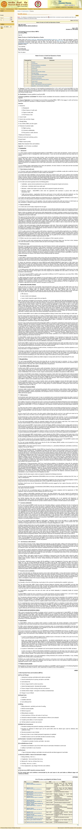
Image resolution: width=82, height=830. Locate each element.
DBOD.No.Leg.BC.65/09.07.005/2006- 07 (35, 815)
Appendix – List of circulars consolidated (40, 85)
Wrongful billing (35, 73)
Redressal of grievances (37, 78)
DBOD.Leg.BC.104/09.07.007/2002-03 (34, 819)
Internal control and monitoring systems (40, 79)
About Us (3, 9)
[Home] (14, 7)
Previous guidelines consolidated (39, 65)
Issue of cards (35, 70)
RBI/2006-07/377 (30, 812)
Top (78, 824)
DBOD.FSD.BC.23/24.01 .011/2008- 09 (34, 801)
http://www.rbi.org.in (23, 43)
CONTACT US (63, 7)
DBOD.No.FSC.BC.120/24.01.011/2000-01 (35, 822)
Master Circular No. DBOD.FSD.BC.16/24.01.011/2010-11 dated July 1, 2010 (44, 39)
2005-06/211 (30, 817)
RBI (27, 817)
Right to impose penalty (37, 82)
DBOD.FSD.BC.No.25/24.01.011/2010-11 (35, 792)
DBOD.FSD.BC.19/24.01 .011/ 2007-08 (34, 809)
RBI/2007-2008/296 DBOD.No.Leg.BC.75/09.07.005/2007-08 (35, 803)
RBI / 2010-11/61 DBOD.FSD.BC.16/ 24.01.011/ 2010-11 (34, 794)
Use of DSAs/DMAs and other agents (39, 74)
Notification (26, 11)
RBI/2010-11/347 (30, 788)
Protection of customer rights (38, 76)
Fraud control (34, 81)
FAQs (16, 9)
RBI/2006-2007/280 (30, 814)
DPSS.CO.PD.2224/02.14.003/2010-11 (34, 784)
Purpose (33, 62)
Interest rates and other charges (38, 71)
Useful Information (10, 9)
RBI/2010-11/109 (30, 791)
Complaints (30, 9)
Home (19, 11)
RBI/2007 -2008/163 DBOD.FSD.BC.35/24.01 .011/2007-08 (34, 805)
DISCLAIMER (70, 7)
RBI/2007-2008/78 (30, 808)
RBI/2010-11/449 (30, 783)
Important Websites (37, 9)
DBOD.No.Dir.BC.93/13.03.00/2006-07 (34, 813)
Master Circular (60, 40)
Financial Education (23, 9)
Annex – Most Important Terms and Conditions (41, 84)
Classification (34, 63)
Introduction (34, 68)
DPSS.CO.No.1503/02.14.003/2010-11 (34, 789)
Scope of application (36, 66)
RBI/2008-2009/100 (30, 800)
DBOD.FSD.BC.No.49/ (31, 818)
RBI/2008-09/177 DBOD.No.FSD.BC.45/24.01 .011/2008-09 (35, 797)
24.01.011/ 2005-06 (39, 818)
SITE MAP (58, 7)
